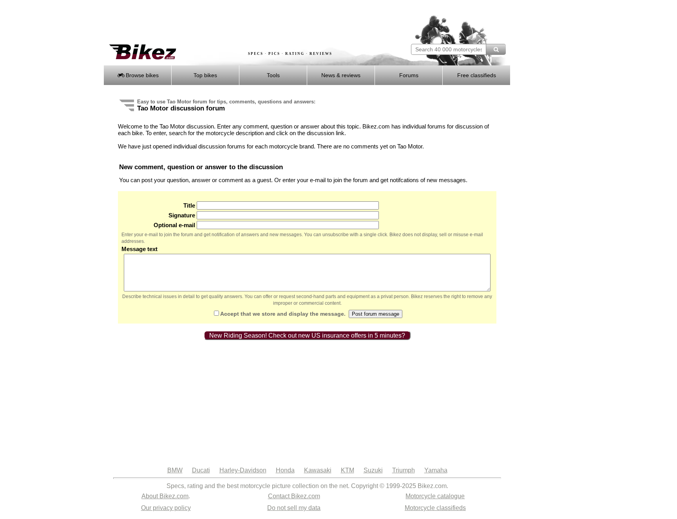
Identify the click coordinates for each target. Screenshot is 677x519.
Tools (273, 75)
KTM (347, 470)
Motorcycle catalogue (435, 496)
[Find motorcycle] (496, 49)
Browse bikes (141, 75)
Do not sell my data (293, 508)
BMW (175, 470)
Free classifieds (476, 75)
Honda (285, 470)
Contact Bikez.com (294, 496)
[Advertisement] (246, 22)
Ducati (201, 470)
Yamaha (435, 470)
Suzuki (373, 470)
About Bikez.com (164, 496)
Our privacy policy (166, 508)
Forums (408, 75)
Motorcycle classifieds (435, 508)
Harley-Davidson (242, 470)
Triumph (403, 470)
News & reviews (340, 75)
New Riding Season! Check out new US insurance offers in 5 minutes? (307, 335)
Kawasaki (317, 470)
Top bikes (205, 75)
